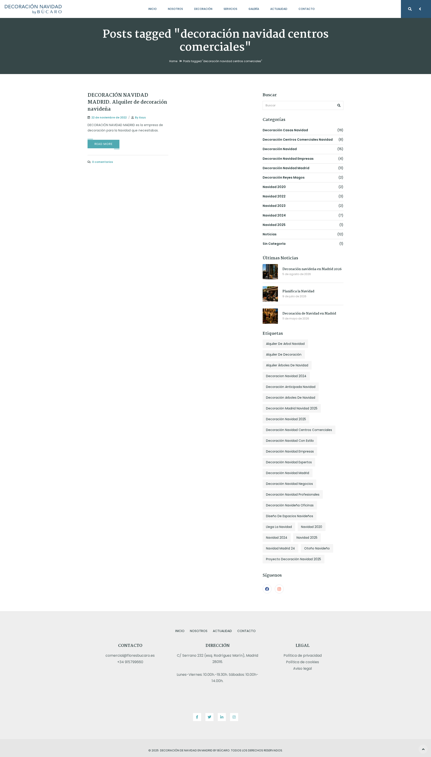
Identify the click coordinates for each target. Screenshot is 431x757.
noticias (270, 234)
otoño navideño (317, 548)
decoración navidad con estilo (290, 440)
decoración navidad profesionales (292, 494)
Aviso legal (302, 668)
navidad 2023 (274, 205)
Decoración (203, 9)
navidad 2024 (274, 215)
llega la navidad (279, 527)
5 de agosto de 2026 (296, 274)
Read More (103, 144)
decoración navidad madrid (286, 168)
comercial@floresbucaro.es (130, 655)
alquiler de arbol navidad (285, 343)
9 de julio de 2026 (294, 296)
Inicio (152, 9)
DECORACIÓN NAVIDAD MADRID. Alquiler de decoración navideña (127, 102)
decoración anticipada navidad (290, 387)
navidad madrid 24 (280, 548)
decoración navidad (280, 149)
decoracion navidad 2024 (286, 376)
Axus (142, 117)
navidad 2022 (274, 196)
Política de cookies (302, 662)
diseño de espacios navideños (289, 516)
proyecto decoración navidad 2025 (293, 559)
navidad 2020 (274, 187)
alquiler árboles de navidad (287, 365)
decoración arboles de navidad (290, 397)
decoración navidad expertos (289, 462)
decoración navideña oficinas (290, 505)
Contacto (307, 9)
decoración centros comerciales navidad (298, 139)
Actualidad (278, 9)
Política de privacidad (303, 655)
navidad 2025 (274, 225)
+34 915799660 (130, 662)
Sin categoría (274, 243)
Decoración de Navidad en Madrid (309, 313)
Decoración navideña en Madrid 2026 (312, 269)
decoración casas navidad (285, 130)
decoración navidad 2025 (286, 419)
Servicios (230, 9)
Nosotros (175, 9)
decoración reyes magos (284, 177)
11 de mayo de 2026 (295, 318)
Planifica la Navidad (298, 291)
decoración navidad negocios (289, 483)
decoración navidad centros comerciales (299, 430)
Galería (253, 9)
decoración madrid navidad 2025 (291, 408)
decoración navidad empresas (288, 158)
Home (173, 61)
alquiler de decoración (283, 354)
